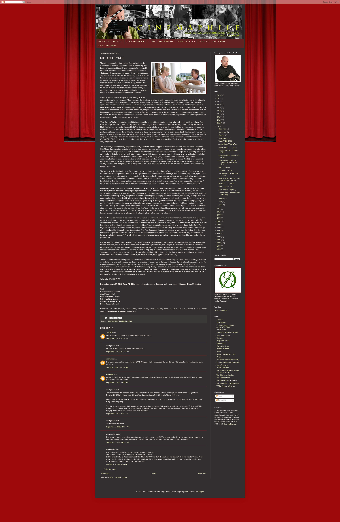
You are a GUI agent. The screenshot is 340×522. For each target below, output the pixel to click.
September (223, 138)
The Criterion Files (223, 378)
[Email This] (110, 318)
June (221, 205)
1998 (219, 249)
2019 (219, 108)
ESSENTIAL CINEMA (135, 41)
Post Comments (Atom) (118, 477)
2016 (219, 117)
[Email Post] (106, 318)
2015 (219, 120)
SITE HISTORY (218, 41)
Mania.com (220, 343)
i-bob (186, 492)
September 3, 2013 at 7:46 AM (117, 339)
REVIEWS (128, 321)
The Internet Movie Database (226, 381)
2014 (219, 123)
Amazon (219, 320)
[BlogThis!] (113, 318)
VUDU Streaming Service (225, 386)
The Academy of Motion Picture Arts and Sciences (227, 371)
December (223, 129)
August (221, 199)
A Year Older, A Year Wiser (227, 144)
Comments (222, 400)
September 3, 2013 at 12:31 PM (117, 352)
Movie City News (222, 346)
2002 (219, 237)
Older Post (202, 474)
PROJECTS (203, 41)
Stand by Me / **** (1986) (227, 147)
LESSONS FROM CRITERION (160, 41)
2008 (219, 218)
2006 (219, 224)
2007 (219, 221)
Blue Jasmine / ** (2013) (227, 190)
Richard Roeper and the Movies (227, 362)
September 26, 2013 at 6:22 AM (117, 442)
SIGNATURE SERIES (186, 41)
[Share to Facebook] (118, 318)
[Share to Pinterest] (120, 318)
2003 (219, 234)
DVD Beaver (221, 330)
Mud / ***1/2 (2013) (225, 187)
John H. (109, 332)
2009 (219, 215)
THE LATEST (103, 41)
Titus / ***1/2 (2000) (225, 141)
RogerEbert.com (222, 365)
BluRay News (221, 322)
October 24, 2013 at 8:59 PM (116, 464)
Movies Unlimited (222, 349)
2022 (219, 98)
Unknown (109, 374)
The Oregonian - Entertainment (227, 383)
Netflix (218, 352)
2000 (219, 243)
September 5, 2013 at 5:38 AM (117, 367)
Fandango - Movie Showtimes (227, 333)
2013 (109, 321)
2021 (219, 101)
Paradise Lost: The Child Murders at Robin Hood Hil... (227, 162)
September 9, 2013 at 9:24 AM (117, 414)
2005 (219, 227)
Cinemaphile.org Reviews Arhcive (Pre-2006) (225, 326)
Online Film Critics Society (225, 354)
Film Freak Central (223, 335)
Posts (220, 396)
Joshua (109, 359)
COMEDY (115, 321)
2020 (219, 104)
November (223, 132)
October (222, 135)
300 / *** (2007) (224, 167)
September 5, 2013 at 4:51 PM (117, 383)
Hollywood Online (222, 341)
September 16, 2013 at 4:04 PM (117, 427)
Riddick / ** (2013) (225, 170)
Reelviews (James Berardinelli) (227, 360)
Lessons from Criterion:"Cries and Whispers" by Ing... (229, 179)
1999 (219, 246)
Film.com (219, 338)
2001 (219, 240)
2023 (219, 95)
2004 (219, 230)
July (220, 202)
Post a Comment (110, 469)
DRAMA (121, 321)
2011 (219, 209)
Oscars (219, 357)
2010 (219, 212)
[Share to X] (115, 318)
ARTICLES (117, 41)
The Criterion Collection (225, 375)
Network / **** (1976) (225, 183)
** (106, 321)
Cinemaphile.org (230, 424)
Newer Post (105, 474)
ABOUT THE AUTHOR (107, 46)
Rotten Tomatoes (222, 368)
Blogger (201, 492)
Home (154, 474)
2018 (219, 111)
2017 (219, 114)
